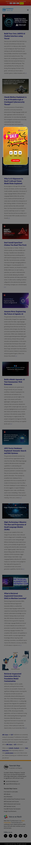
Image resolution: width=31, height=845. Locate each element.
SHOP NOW (16, 160)
